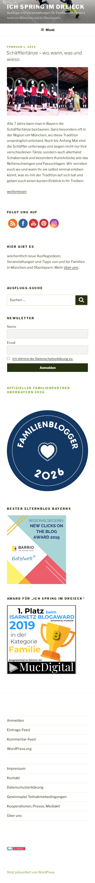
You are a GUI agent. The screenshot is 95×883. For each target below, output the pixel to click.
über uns (71, 267)
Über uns (14, 816)
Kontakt (13, 778)
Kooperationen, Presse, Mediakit (33, 806)
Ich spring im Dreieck (46, 6)
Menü (50, 30)
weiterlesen (17, 192)
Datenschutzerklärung (25, 787)
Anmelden (15, 720)
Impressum (16, 768)
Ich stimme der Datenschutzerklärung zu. (42, 359)
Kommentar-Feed (21, 739)
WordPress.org (19, 749)
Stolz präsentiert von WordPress (31, 872)
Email (11, 343)
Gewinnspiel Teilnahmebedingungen (37, 797)
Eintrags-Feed (18, 730)
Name (11, 326)
